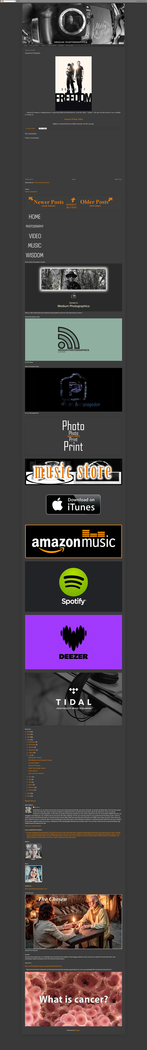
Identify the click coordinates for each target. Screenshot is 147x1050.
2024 (28, 737)
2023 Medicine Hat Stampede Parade (40, 760)
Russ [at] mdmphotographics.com (36, 889)
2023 (28, 739)
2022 (28, 793)
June (30, 776)
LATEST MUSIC (51, 45)
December (32, 742)
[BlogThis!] (41, 128)
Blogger (77, 1030)
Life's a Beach (33, 771)
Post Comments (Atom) (41, 182)
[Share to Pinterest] (46, 128)
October (31, 747)
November (32, 744)
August (31, 752)
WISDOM (61, 45)
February (32, 787)
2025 (28, 734)
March (31, 784)
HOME (25, 45)
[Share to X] (43, 128)
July (30, 755)
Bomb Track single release (37, 768)
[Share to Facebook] (44, 128)
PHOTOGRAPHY (34, 45)
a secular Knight (33, 763)
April (30, 782)
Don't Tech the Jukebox (36, 773)
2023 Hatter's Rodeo (35, 757)
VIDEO (43, 45)
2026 (28, 731)
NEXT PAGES (69, 45)
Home (74, 179)
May (30, 779)
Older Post (118, 179)
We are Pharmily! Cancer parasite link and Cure (43, 966)
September (32, 750)
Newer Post (29, 179)
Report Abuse (30, 801)
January (31, 790)
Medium (37, 807)
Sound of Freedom (34, 765)
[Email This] (39, 128)
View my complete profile (33, 826)
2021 (28, 796)
